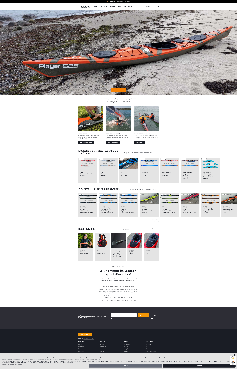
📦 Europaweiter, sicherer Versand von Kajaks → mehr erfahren (118, 1)
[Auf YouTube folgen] (152, 318)
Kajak (95, 6)
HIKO (98, 250)
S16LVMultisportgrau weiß (103, 174)
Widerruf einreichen (85, 334)
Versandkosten (127, 344)
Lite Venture (82, 250)
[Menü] (235, 356)
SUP (100, 6)
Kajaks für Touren (112, 300)
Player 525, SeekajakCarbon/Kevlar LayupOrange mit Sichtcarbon (229, 210)
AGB (147, 346)
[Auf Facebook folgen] (152, 316)
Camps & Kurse (139, 142)
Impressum (148, 344)
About (130, 6)
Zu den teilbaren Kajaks (86, 142)
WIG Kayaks (82, 206)
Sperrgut (126, 346)
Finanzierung (103, 346)
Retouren (126, 351)
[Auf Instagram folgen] (155, 316)
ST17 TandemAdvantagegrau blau (145, 174)
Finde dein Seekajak (118, 90)
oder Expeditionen (121, 300)
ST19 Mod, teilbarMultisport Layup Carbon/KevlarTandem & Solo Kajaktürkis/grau (208, 175)
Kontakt (80, 344)
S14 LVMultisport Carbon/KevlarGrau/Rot (86, 174)
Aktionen (112, 6)
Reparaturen (81, 351)
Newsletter (81, 346)
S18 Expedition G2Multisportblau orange (166, 174)
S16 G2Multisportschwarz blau (124, 174)
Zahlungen (102, 344)
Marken (106, 6)
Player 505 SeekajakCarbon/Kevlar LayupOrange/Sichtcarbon (208, 210)
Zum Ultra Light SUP (113, 142)
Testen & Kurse (121, 6)
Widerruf (102, 351)
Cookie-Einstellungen (151, 351)
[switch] (233, 364)
